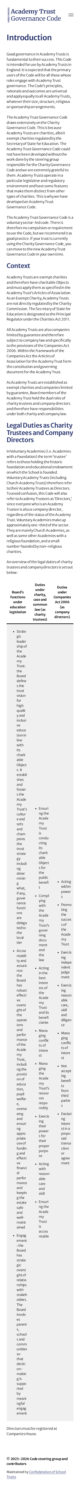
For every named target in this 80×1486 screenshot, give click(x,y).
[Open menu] (71, 14)
